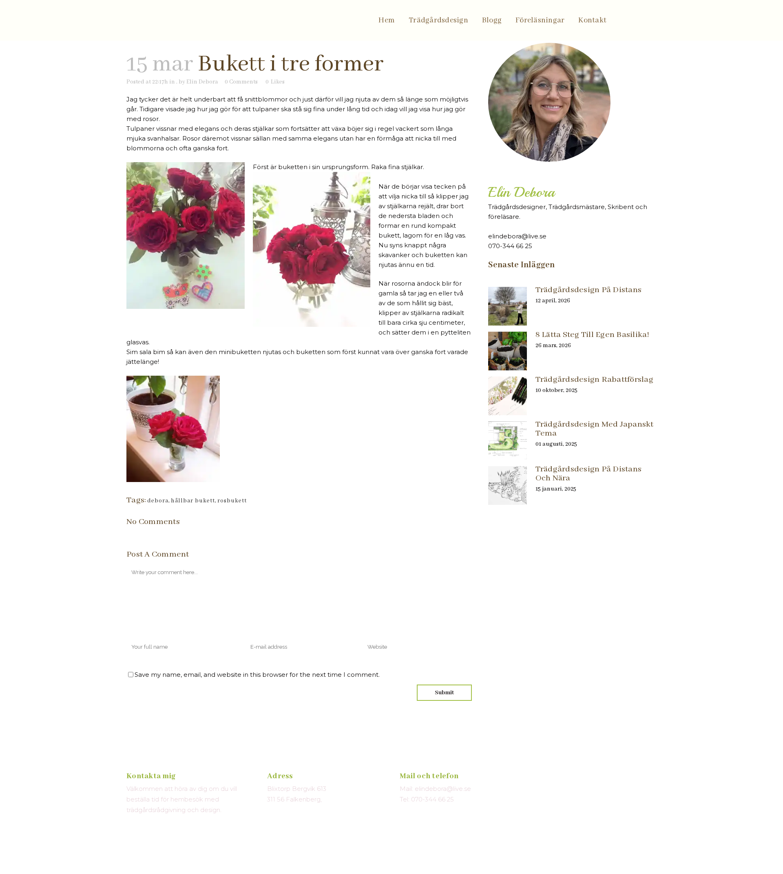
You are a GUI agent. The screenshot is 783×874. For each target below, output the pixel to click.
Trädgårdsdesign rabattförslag (594, 379)
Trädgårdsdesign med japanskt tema (594, 428)
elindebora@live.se (517, 236)
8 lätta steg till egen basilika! (592, 335)
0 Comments (241, 82)
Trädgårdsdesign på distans (588, 290)
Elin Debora (202, 82)
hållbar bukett (193, 500)
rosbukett (232, 500)
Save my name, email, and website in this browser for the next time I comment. (257, 674)
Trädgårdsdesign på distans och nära (588, 473)
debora (157, 500)
